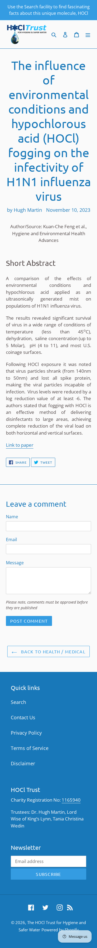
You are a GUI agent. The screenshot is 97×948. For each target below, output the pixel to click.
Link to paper (19, 445)
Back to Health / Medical (52, 651)
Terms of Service (29, 748)
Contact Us (23, 717)
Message (15, 563)
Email (11, 539)
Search (18, 702)
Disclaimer (23, 763)
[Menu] (87, 34)
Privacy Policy (26, 732)
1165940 (71, 800)
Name (12, 517)
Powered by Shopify (60, 929)
